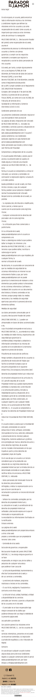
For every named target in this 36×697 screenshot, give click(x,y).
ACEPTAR (18, 695)
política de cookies (25, 692)
